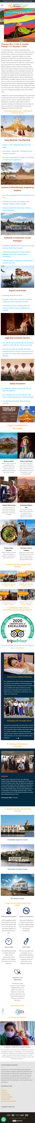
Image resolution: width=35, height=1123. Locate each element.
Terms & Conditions (7, 1097)
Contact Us (4, 1092)
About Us (4, 1090)
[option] (17, 1012)
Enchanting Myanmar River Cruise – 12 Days (9, 585)
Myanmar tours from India (8, 1101)
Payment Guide (5, 1099)
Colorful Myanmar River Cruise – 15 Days (26, 603)
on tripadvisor (19, 648)
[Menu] (2, 5)
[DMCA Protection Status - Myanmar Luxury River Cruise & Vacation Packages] (17, 1120)
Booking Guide (5, 1095)
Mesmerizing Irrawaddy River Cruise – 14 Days (26, 585)
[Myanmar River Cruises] (18, 5)
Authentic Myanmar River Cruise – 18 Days (8, 603)
